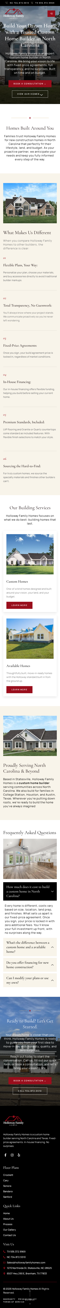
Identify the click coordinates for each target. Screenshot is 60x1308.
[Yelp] (19, 1155)
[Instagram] (12, 1155)
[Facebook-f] (5, 1155)
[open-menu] (51, 13)
